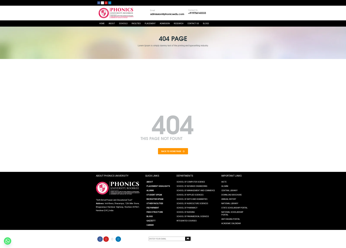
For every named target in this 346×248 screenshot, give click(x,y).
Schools (123, 23)
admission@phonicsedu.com (167, 14)
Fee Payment (153, 208)
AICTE (224, 182)
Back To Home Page (171, 151)
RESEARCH (178, 23)
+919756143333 (197, 13)
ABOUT (112, 23)
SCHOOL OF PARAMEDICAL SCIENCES (193, 216)
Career (150, 225)
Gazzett (151, 221)
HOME (102, 23)
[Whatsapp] (7, 241)
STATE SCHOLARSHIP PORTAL (234, 208)
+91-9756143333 (215, 239)
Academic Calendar (231, 223)
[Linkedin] (109, 2)
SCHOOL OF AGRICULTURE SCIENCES (192, 203)
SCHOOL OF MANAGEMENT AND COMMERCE (196, 190)
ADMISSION (165, 23)
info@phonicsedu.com (216, 243)
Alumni (150, 190)
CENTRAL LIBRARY (229, 190)
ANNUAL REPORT (228, 199)
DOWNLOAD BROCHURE (231, 195)
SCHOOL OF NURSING (186, 212)
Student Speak (154, 195)
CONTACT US (193, 23)
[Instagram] (102, 2)
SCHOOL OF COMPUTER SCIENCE (191, 182)
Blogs (206, 23)
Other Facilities (155, 203)
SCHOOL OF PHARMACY (187, 208)
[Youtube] (106, 2)
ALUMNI (224, 186)
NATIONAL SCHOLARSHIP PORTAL (232, 213)
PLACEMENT (150, 23)
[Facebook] (98, 2)
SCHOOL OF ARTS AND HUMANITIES (192, 199)
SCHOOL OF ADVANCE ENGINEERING (192, 186)
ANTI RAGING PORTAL (230, 219)
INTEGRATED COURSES (187, 221)
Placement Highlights (158, 186)
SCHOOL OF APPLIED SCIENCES (190, 195)
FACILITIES (136, 23)
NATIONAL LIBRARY (229, 203)
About (150, 182)
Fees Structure (155, 212)
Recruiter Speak (155, 199)
